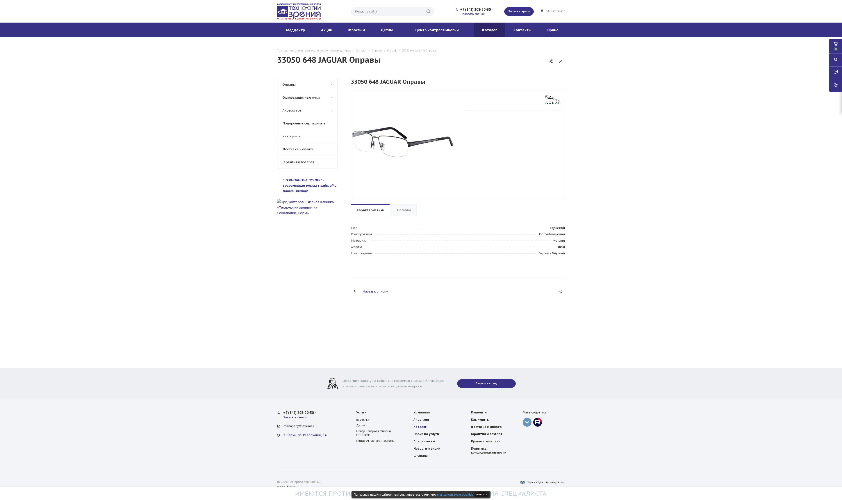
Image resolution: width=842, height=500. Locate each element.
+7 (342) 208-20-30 (475, 9)
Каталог (489, 30)
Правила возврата (485, 441)
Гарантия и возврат (298, 162)
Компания (422, 412)
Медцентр (295, 30)
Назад (352, 144)
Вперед (453, 144)
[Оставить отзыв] (835, 72)
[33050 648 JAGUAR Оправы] (402, 142)
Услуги (361, 412)
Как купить (291, 136)
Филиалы (421, 456)
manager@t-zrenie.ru (299, 426)
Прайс (552, 30)
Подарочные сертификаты (304, 123)
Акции (326, 30)
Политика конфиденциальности (488, 450)
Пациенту (479, 412)
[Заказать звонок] (835, 60)
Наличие (404, 210)
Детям (387, 30)
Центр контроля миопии (437, 30)
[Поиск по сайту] (428, 11)
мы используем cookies (455, 494)
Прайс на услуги (426, 434)
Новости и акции (427, 448)
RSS (561, 61)
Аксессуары (292, 110)
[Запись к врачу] (835, 85)
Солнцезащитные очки (301, 97)
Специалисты (424, 441)
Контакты (523, 30)
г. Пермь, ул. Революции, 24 (304, 435)
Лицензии (421, 420)
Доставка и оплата (298, 149)
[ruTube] (537, 422)
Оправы (289, 84)
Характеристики (370, 210)
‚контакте (527, 422)
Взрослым (356, 30)
